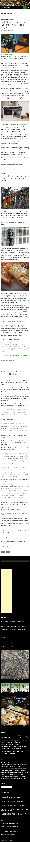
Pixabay (11, 54)
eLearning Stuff (5, 7)
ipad (17, 742)
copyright (24, 764)
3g (12, 762)
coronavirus (5, 766)
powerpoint (16, 776)
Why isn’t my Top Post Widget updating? (10, 823)
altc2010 (2, 368)
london (10, 772)
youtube (17, 754)
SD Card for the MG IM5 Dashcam (8, 831)
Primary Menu (28, 7)
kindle (14, 744)
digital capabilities (11, 768)
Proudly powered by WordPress (7, 840)
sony (10, 751)
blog (21, 737)
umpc (14, 778)
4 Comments (12, 376)
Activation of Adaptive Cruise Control (9, 826)
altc (18, 762)
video (22, 751)
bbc (11, 764)
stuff (14, 751)
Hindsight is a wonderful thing (16, 801)
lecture (3, 551)
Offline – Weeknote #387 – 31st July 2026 (10, 632)
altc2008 (14, 735)
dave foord (15, 766)
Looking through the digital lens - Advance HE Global (12, 796)
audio (18, 737)
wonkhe (19, 778)
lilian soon (6, 772)
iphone (21, 742)
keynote (11, 744)
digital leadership (18, 768)
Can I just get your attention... (7, 642)
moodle (17, 774)
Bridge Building (8, 810)
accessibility (15, 762)
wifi (15, 778)
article (8, 442)
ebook (23, 768)
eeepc (26, 768)
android (20, 762)
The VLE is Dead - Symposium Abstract (9, 646)
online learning (11, 776)
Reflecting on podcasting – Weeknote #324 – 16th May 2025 (14, 25)
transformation (19, 321)
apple (26, 736)
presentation (17, 748)
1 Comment (11, 30)
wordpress (24, 778)
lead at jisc (4, 164)
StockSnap (6, 54)
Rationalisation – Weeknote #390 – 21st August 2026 (13, 621)
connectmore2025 (4, 19)
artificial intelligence (5, 764)
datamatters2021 (13, 740)
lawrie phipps (22, 770)
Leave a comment (15, 183)
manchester (15, 772)
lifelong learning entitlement (13, 164)
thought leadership (10, 360)
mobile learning (24, 772)
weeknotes (11, 19)
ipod (15, 770)
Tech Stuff (4, 820)
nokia (2, 748)
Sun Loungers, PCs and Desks (15, 814)
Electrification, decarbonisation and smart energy (12, 624)
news (25, 746)
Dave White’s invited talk (12, 389)
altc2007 (11, 736)
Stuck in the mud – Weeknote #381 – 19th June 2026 (12, 679)
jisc (7, 744)
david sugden (4, 768)
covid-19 (11, 766)
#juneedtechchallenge (6, 762)
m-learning (14, 746)
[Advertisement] (6, 591)
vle (26, 751)
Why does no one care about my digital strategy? (14, 796)
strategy (8, 778)
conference (5, 740)
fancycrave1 (6, 121)
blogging (24, 737)
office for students (4, 776)
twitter (18, 751)
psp (22, 748)
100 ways (4, 736)
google (13, 742)
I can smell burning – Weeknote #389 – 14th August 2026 (14, 626)
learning (18, 744)
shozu (25, 776)
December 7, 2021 (21, 355)
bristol (20, 764)
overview (3, 131)
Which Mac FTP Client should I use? (9, 834)
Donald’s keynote (16, 387)
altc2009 (18, 736)
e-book (18, 740)
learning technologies (6, 746)
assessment (14, 737)
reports (12, 403)
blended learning (15, 764)
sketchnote (3, 778)
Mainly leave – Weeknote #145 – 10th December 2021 (14, 178)
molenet (11, 774)
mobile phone (4, 774)
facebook (22, 740)
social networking (5, 751)
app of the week (6, 738)
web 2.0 (2, 754)
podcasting (11, 748)
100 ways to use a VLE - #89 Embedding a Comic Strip (13, 692)
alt (7, 736)
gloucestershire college (6, 742)
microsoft (19, 772)
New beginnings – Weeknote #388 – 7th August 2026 (13, 629)
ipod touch (3, 744)
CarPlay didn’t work (5, 829)
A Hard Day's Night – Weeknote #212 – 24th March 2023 (14, 725)
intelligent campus (7, 770)
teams (11, 778)
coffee (27, 737)
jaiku (17, 770)
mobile (20, 746)
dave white (21, 766)
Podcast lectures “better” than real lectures (13, 373)
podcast (21, 164)
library (2, 772)
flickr (26, 740)
